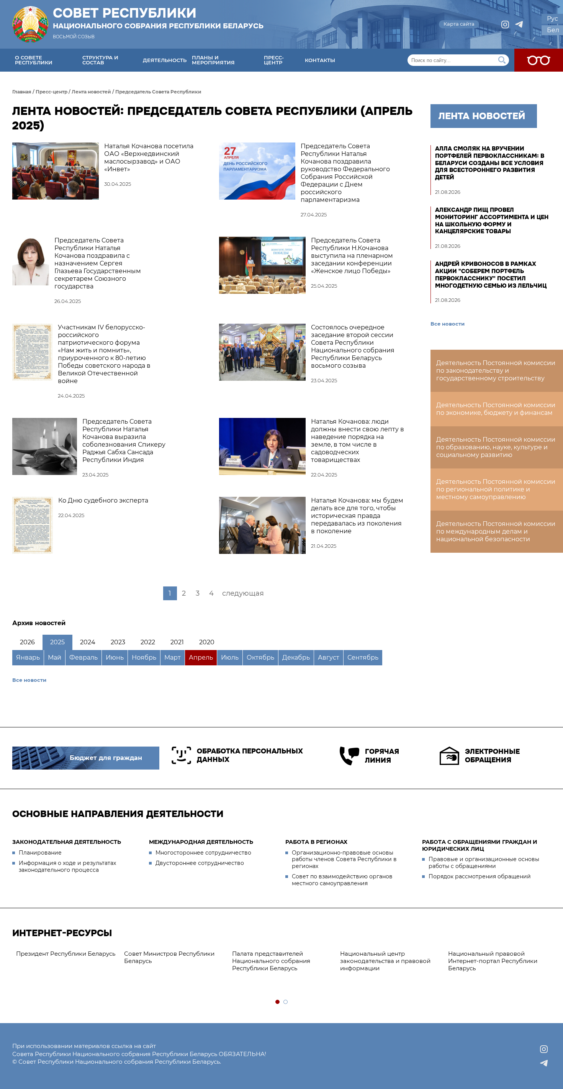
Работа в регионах (316, 841)
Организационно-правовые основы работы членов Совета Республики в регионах (344, 859)
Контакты (320, 60)
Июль (230, 657)
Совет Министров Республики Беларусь (169, 957)
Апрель (201, 657)
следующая (243, 593)
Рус (552, 18)
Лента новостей (91, 92)
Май (54, 657)
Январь (28, 657)
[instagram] (505, 24)
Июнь (115, 657)
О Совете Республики (33, 60)
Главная (21, 92)
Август (328, 657)
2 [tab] (286, 1002)
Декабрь (296, 657)
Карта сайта (459, 24)
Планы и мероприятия (213, 60)
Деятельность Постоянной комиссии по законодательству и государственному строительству (495, 370)
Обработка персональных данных (250, 755)
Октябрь (260, 657)
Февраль (83, 657)
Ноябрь (144, 657)
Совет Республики (158, 18)
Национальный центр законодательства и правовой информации (385, 961)
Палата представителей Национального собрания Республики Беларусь (271, 961)
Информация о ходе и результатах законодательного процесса (67, 866)
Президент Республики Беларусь (65, 953)
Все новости (29, 680)
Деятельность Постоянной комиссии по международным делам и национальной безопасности (495, 531)
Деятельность (165, 60)
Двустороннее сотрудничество (199, 863)
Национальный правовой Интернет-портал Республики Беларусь (492, 961)
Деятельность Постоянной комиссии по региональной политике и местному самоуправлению (495, 489)
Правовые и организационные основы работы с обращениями (484, 863)
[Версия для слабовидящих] (538, 60)
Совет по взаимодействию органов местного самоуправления (342, 880)
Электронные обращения (492, 756)
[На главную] (30, 24)
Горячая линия (382, 756)
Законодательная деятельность (66, 841)
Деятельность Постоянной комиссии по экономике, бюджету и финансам (495, 408)
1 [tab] (278, 1002)
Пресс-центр (274, 60)
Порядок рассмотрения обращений (480, 876)
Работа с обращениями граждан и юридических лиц (479, 845)
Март (172, 657)
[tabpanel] (66, 954)
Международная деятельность (201, 841)
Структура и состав (100, 60)
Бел (553, 30)
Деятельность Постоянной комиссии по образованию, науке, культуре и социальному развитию (495, 447)
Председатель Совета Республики (158, 92)
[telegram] (519, 24)
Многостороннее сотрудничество (203, 852)
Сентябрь (362, 657)
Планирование (40, 852)
